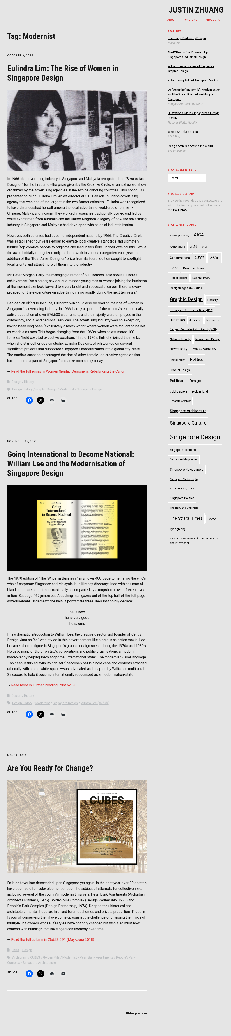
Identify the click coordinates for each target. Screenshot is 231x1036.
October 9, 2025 (20, 55)
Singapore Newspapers (186, 469)
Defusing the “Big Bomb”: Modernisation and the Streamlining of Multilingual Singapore (194, 94)
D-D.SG (174, 268)
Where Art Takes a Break (183, 131)
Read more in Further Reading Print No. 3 (43, 685)
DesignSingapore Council (186, 288)
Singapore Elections (183, 450)
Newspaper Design (207, 339)
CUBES (35, 957)
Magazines (212, 320)
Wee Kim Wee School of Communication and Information (194, 540)
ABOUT (172, 20)
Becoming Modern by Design (187, 38)
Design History (22, 389)
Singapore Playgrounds (182, 488)
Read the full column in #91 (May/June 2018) (52, 939)
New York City (178, 349)
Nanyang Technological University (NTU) (193, 329)
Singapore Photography (184, 479)
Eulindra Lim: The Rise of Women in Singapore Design (62, 73)
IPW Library (180, 210)
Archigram (19, 957)
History (29, 382)
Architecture (177, 246)
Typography (177, 529)
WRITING (191, 20)
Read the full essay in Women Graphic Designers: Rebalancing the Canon (68, 371)
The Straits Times (186, 518)
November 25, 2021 (22, 441)
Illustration (177, 320)
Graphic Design (46, 389)
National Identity (180, 339)
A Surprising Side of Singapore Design (193, 80)
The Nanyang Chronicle (184, 507)
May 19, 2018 (17, 755)
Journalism (195, 320)
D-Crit (214, 257)
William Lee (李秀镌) (95, 703)
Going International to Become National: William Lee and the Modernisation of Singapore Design (70, 464)
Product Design (180, 370)
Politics (196, 359)
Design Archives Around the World (190, 146)
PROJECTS (212, 20)
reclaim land (200, 391)
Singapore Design (89, 389)
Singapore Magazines (184, 459)
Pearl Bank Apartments (96, 957)
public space (178, 391)
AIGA (199, 235)
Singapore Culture (188, 423)
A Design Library (179, 235)
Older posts (134, 1013)
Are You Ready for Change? (50, 768)
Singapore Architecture (39, 962)
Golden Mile (51, 957)
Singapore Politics (182, 498)
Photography (177, 359)
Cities (15, 950)
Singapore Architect (180, 401)
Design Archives (193, 268)
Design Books (179, 277)
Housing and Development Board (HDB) (191, 310)
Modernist (67, 389)
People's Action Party (204, 349)
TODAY (211, 518)
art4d (193, 246)
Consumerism (180, 258)
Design (16, 382)
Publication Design (185, 380)
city (204, 246)
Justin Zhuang (196, 10)
